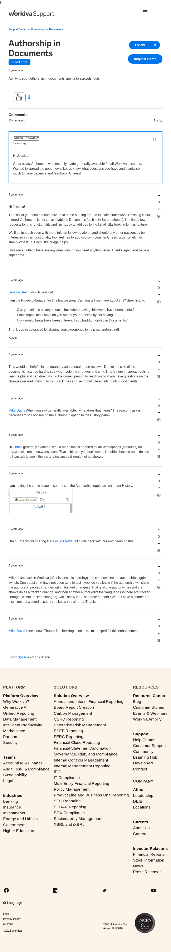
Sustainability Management (78, 818)
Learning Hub (145, 757)
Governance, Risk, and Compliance (86, 754)
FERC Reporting (68, 736)
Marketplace (14, 731)
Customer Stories (148, 707)
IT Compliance (67, 777)
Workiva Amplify (147, 719)
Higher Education (18, 830)
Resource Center (149, 696)
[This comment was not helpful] (158, 209)
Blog (137, 701)
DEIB (137, 801)
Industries (12, 795)
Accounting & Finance (23, 763)
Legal (8, 781)
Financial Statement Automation (82, 748)
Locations (142, 807)
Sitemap (8, 923)
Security (10, 742)
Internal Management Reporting (82, 766)
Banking (10, 801)
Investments (14, 813)
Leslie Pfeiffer (63, 541)
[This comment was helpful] (158, 195)
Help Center (144, 740)
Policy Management (71, 789)
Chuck (17, 447)
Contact (140, 769)
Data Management (19, 719)
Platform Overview (20, 696)
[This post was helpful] (19, 97)
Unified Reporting (18, 713)
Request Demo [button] (145, 59)
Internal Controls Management (81, 760)
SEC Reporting (67, 801)
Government (14, 825)
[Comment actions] (154, 139)
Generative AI (15, 707)
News (138, 866)
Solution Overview (71, 696)
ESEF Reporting (68, 731)
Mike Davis (17, 410)
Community (38, 29)
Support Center (18, 29)
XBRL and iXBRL (69, 824)
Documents (56, 29)
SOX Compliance (69, 813)
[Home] (31, 13)
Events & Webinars (150, 713)
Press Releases (147, 872)
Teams (9, 757)
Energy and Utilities (20, 819)
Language (15, 903)
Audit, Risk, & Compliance (26, 769)
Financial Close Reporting (77, 742)
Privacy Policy (12, 918)
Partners (10, 736)
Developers (143, 763)
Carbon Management (73, 713)
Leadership (143, 795)
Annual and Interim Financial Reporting (88, 701)
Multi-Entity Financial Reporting (81, 783)
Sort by (158, 120)
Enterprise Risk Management (80, 725)
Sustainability (15, 775)
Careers (140, 822)
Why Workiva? (16, 701)
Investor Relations (150, 848)
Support (140, 734)
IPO (57, 772)
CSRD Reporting (69, 719)
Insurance (12, 807)
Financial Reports (149, 854)
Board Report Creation (74, 707)
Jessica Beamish (21, 292)
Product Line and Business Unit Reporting (91, 795)
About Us (141, 828)
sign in (22, 657)
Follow (140, 45)
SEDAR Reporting (70, 807)
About (139, 790)
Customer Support (149, 745)
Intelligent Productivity (22, 725)
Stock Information (148, 860)
